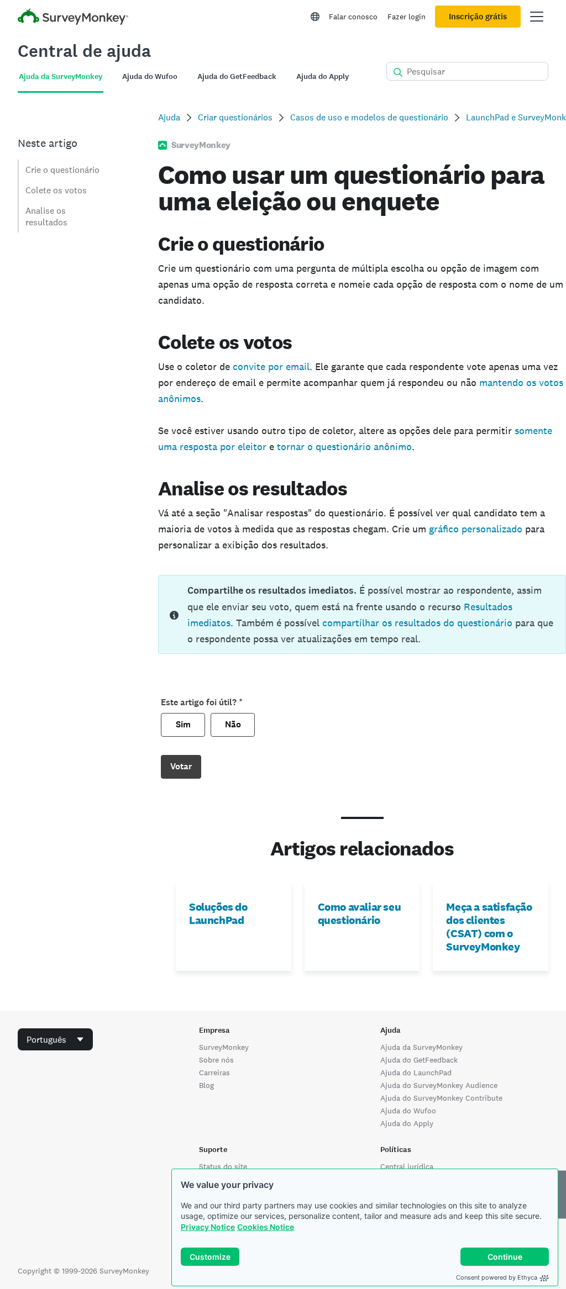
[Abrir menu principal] (536, 17)
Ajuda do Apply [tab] (322, 76)
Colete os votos (56, 190)
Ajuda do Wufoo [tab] (149, 76)
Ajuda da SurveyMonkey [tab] (60, 76)
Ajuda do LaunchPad (416, 1072)
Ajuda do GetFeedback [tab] (236, 76)
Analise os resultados (46, 216)
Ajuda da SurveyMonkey (421, 1047)
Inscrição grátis (478, 16)
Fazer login (406, 17)
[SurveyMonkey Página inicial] (73, 18)
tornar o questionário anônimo (344, 446)
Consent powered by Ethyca (496, 1277)
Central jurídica (406, 1166)
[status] (362, 614)
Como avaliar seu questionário (359, 913)
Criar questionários (235, 117)
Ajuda (169, 117)
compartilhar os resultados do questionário (417, 622)
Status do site (223, 1166)
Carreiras (214, 1072)
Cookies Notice (265, 1227)
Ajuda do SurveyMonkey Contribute (441, 1098)
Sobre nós (216, 1060)
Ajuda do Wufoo (408, 1111)
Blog (206, 1085)
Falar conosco (353, 17)
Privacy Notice (208, 1227)
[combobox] (55, 1039)
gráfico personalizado (475, 528)
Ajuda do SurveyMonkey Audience (438, 1085)
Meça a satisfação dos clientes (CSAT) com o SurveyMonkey (489, 927)
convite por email (271, 366)
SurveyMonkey (224, 1047)
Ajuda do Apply (406, 1123)
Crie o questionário (62, 170)
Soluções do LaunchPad (218, 913)
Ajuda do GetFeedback (419, 1060)
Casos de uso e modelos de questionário (369, 117)
